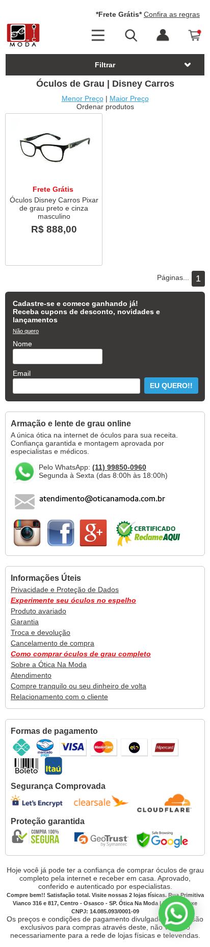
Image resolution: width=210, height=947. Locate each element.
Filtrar (105, 65)
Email (22, 373)
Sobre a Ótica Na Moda (49, 664)
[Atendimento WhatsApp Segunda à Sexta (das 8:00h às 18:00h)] (177, 914)
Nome (22, 344)
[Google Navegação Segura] (165, 839)
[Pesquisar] (130, 36)
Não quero (26, 331)
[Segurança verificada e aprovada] (39, 836)
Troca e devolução (40, 632)
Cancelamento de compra (52, 643)
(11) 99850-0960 (119, 467)
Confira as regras (172, 14)
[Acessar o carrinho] (195, 36)
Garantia (25, 622)
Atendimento (31, 675)
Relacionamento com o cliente (59, 697)
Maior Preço (129, 98)
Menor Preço (82, 98)
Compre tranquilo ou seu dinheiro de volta (78, 686)
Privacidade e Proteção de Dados (65, 589)
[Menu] (98, 36)
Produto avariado (38, 611)
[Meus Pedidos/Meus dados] (162, 36)
